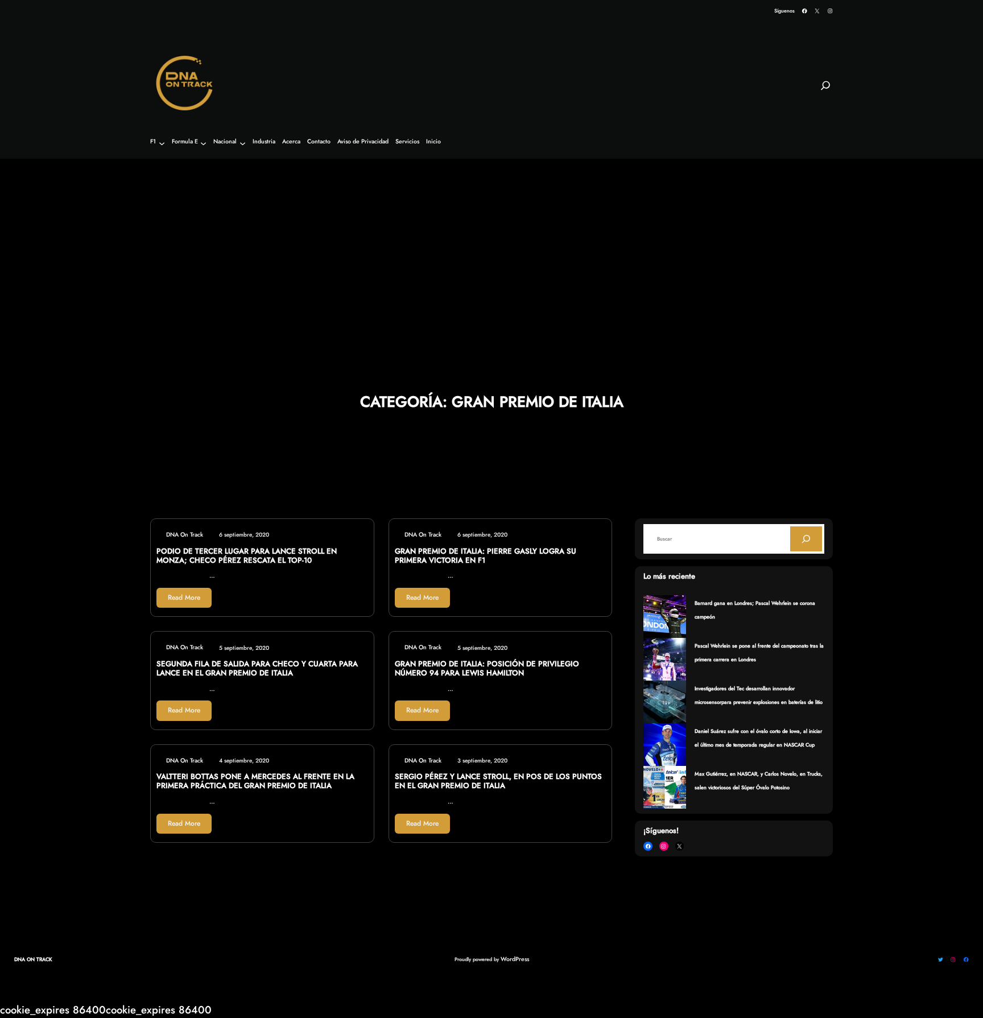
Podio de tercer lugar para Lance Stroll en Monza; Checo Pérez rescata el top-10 (246, 556)
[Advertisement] (491, 245)
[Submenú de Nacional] (242, 143)
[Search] (806, 538)
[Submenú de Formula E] (203, 143)
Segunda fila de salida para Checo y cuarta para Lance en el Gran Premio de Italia (257, 669)
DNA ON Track (33, 959)
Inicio (433, 142)
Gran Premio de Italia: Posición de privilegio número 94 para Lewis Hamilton (487, 669)
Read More (184, 597)
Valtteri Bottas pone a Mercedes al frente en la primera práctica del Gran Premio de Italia (255, 781)
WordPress (515, 959)
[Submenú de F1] (162, 143)
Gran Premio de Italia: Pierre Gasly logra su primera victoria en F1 (485, 556)
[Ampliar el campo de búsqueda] (825, 90)
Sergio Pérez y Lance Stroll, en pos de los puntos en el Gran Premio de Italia (498, 781)
